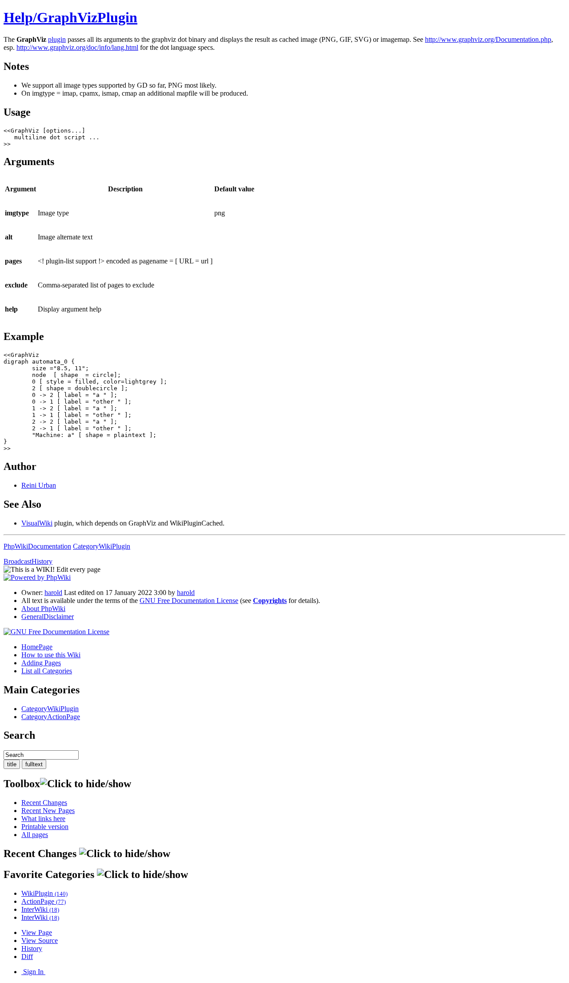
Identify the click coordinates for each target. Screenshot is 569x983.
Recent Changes (44, 802)
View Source (39, 940)
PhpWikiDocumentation (37, 546)
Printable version (44, 826)
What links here (43, 818)
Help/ (20, 17)
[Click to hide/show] (85, 784)
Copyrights (270, 600)
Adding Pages (41, 663)
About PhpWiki (43, 608)
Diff (27, 956)
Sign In (33, 971)
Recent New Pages (48, 810)
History (31, 948)
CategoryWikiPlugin (101, 546)
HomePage (36, 647)
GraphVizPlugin (87, 17)
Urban (38, 485)
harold (53, 592)
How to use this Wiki (50, 655)
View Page (36, 932)
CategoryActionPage (50, 716)
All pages (34, 834)
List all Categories (46, 671)
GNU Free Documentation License (189, 600)
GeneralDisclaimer (47, 616)
